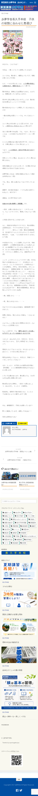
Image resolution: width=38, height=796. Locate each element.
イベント (16, 529)
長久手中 (18, 512)
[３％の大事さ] (19, 571)
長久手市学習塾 (21, 522)
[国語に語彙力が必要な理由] (19, 599)
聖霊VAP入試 (8, 539)
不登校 (17, 536)
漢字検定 (28, 539)
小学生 (6, 526)
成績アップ (7, 512)
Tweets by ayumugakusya (10, 742)
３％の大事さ (7, 586)
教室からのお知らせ (29, 536)
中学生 (6, 519)
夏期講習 (33, 522)
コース (6, 543)
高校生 (32, 519)
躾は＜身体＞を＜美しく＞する (14, 716)
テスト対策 (31, 516)
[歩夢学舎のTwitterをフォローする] (20, 790)
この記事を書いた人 (10, 423)
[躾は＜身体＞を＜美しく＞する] (19, 692)
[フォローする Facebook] (17, 790)
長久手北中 (28, 512)
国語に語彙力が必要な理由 (12, 614)
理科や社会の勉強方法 (10, 642)
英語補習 (15, 543)
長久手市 (7, 529)
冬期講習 (23, 533)
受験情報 (15, 526)
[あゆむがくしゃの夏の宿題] (19, 655)
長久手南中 (20, 516)
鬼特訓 (15, 533)
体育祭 (24, 543)
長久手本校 (4, 13)
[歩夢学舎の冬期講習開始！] (10, 476)
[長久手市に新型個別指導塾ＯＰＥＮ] (27, 476)
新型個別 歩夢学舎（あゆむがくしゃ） (15, 2)
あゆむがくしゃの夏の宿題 (12, 670)
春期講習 (19, 539)
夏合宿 (6, 533)
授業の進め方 (8, 522)
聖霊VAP (26, 529)
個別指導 (25, 526)
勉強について (8, 516)
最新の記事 (23, 423)
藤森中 (34, 526)
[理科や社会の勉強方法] (19, 627)
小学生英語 (7, 536)
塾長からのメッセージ (19, 519)
